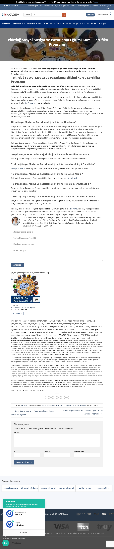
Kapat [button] (95, 2)
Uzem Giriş (92, 23)
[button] (90, 15)
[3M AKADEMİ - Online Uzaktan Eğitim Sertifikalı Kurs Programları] (11, 14)
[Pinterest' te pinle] (59, 397)
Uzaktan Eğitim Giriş (35, 6)
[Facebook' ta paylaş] (47, 397)
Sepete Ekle (17, 313)
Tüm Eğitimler (33, 23)
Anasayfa (6, 23)
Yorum (17, 432)
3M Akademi (30, 103)
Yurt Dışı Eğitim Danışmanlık (80, 6)
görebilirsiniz (72, 178)
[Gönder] (64, 15)
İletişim (102, 23)
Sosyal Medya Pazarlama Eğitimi (23, 308)
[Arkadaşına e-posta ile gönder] (55, 397)
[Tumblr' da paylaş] (63, 397)
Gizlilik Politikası (58, 533)
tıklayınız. (74, 209)
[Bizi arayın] (111, 8)
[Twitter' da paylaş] (51, 397)
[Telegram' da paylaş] (67, 397)
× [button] (43, 500)
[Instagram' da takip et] (107, 8)
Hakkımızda (18, 23)
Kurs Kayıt (48, 23)
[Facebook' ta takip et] (105, 8)
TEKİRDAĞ (24, 405)
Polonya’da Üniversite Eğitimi (101, 6)
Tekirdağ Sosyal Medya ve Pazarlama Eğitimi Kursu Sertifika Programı (63, 405)
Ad (15, 451)
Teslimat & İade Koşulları (76, 533)
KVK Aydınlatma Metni (95, 533)
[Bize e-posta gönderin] (109, 8)
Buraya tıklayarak (18, 168)
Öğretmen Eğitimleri (62, 6)
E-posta (47, 451)
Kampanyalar (48, 6)
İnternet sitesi (79, 451)
